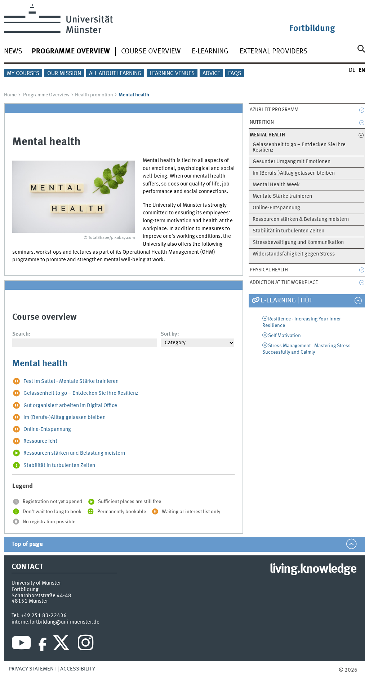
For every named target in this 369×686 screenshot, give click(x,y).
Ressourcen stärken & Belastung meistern (301, 219)
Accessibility (77, 669)
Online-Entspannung (276, 208)
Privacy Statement (32, 669)
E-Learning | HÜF (286, 300)
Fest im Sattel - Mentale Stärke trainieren (71, 382)
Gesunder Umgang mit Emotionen (291, 162)
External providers (274, 51)
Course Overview (151, 51)
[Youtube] (21, 644)
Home (10, 94)
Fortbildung (312, 28)
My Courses (23, 74)
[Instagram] (85, 644)
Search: (21, 334)
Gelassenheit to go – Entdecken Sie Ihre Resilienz (299, 147)
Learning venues (172, 74)
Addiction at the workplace (284, 282)
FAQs (234, 74)
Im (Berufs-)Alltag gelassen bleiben (294, 173)
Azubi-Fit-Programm (274, 109)
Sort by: (170, 334)
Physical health (269, 269)
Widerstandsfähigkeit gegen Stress (294, 254)
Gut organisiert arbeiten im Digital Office (70, 405)
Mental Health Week (276, 185)
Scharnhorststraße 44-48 (41, 596)
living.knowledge (313, 569)
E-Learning (210, 51)
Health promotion (94, 94)
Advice (211, 74)
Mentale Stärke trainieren (282, 196)
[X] (62, 644)
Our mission (64, 74)
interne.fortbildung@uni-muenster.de (55, 622)
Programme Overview (46, 94)
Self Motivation (284, 335)
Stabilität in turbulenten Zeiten (288, 231)
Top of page (27, 544)
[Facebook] (42, 644)
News (13, 51)
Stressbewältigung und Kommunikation (298, 242)
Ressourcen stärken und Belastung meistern (74, 453)
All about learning (115, 74)
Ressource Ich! (40, 441)
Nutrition (262, 122)
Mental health (39, 363)
